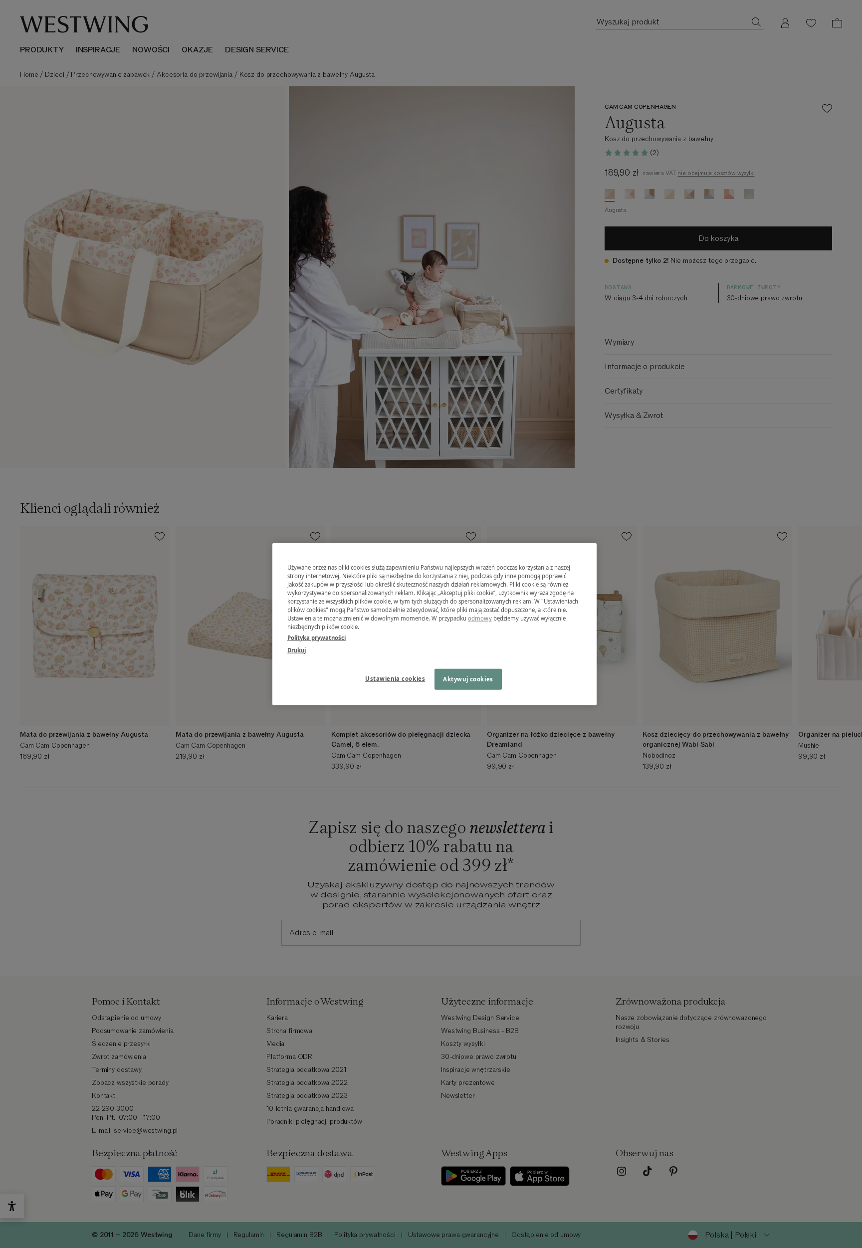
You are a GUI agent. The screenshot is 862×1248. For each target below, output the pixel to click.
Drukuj (296, 649)
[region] (434, 624)
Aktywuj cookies (468, 678)
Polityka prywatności (316, 637)
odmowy (480, 618)
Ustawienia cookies (395, 678)
